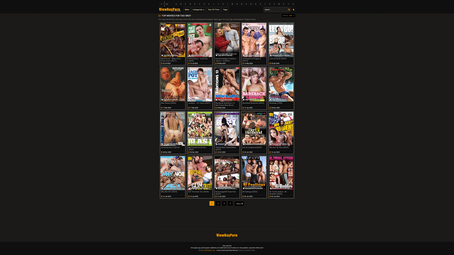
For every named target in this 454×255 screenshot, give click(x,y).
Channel (241, 250)
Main (187, 9)
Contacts (248, 250)
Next (238, 203)
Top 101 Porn (213, 9)
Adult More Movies (232, 250)
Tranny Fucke (220, 250)
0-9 (167, 4)
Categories (198, 9)
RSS (253, 250)
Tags (225, 9)
